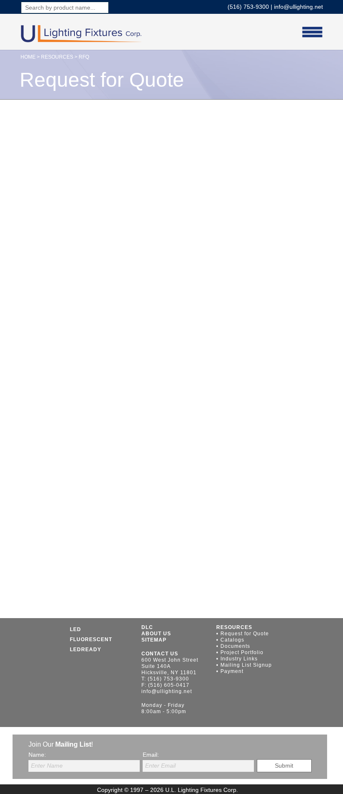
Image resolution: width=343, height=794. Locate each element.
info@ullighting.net (298, 6)
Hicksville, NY (160, 672)
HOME (28, 57)
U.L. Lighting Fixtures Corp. (201, 789)
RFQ (84, 57)
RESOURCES (57, 57)
